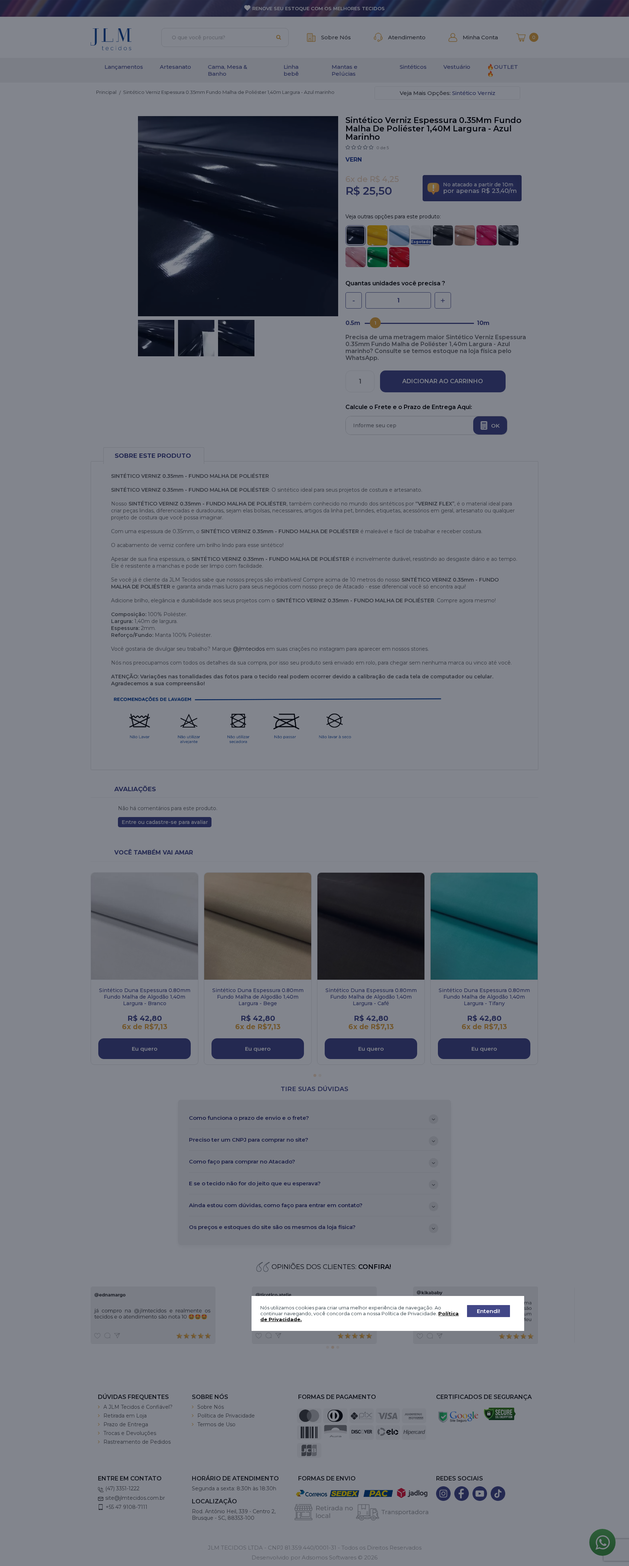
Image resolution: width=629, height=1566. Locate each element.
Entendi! (488, 1311)
